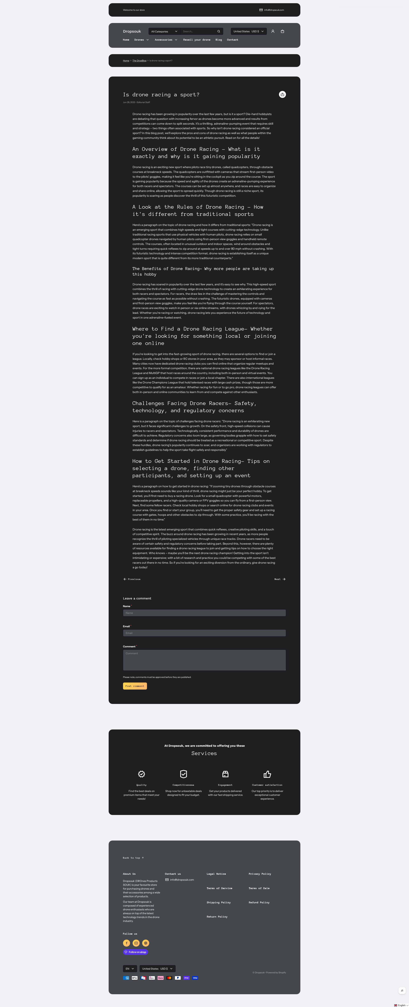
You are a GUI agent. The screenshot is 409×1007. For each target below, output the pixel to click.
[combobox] (201, 31)
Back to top (131, 857)
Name (127, 606)
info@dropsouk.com (274, 10)
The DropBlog (139, 60)
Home (126, 60)
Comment (130, 646)
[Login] (272, 31)
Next (278, 579)
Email (127, 626)
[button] (282, 31)
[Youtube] (136, 943)
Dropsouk (260, 972)
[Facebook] (126, 943)
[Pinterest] (145, 943)
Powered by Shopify (276, 972)
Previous (134, 579)
